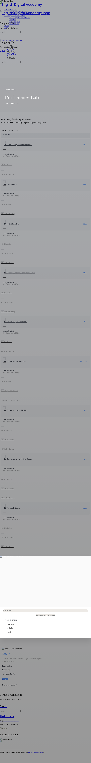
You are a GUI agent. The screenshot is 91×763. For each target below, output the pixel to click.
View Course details (12, 103)
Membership (10, 89)
